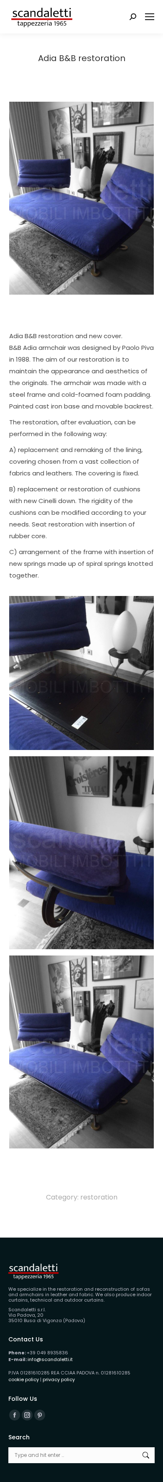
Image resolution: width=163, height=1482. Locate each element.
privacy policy (59, 1379)
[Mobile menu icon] (150, 17)
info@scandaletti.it (50, 1359)
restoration (98, 1197)
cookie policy (23, 1379)
